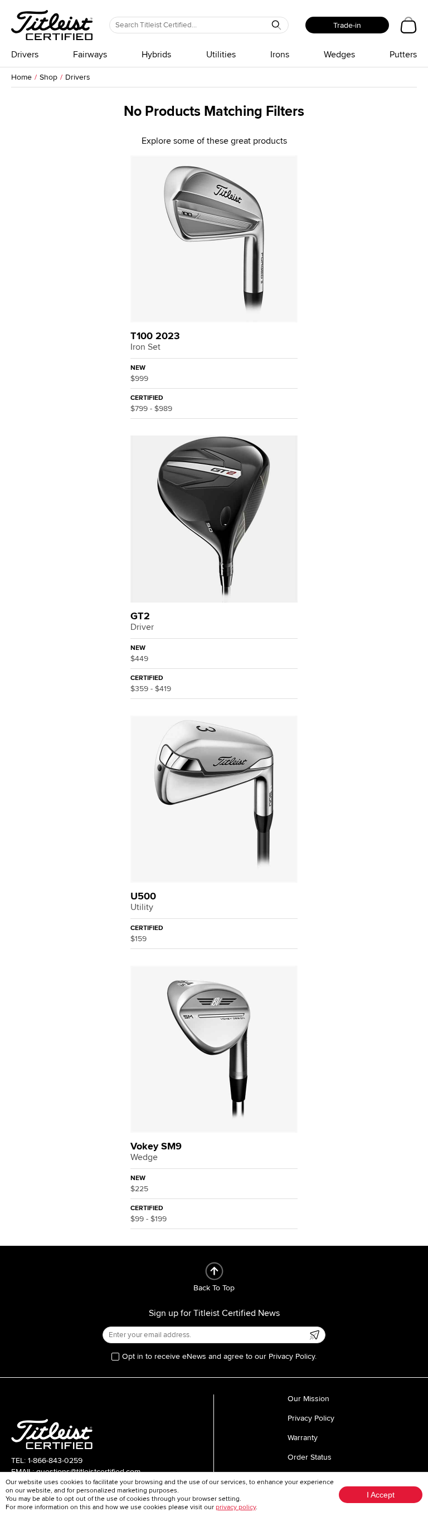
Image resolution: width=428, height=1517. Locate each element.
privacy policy (236, 1507)
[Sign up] (314, 1335)
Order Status (310, 1457)
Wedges (339, 54)
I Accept (381, 1494)
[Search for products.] (276, 25)
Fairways (90, 54)
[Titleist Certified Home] (52, 25)
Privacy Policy (311, 1418)
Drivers (24, 54)
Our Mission (308, 1398)
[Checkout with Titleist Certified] (408, 25)
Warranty (303, 1437)
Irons (279, 54)
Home (21, 77)
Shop (48, 77)
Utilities (221, 54)
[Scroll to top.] (214, 1271)
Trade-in (347, 25)
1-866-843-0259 (55, 1460)
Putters (403, 54)
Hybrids (156, 54)
